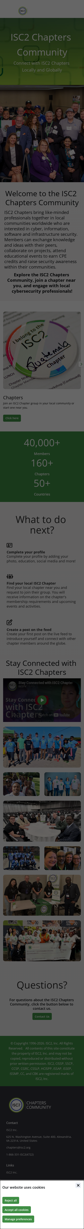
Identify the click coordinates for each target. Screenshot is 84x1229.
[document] (42, 1204)
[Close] (78, 1185)
